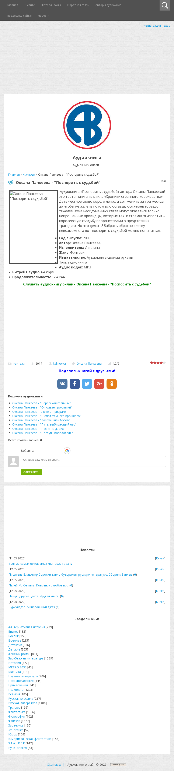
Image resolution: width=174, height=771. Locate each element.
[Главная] (87, 148)
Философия (16, 716)
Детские (14, 649)
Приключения (18, 685)
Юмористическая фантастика (30, 739)
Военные (14, 640)
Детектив (15, 645)
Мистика (14, 672)
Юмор (12, 734)
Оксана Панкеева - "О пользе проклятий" (42, 407)
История (14, 663)
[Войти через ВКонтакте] (45, 450)
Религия (14, 694)
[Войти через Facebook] (52, 450)
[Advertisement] (87, 59)
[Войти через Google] (67, 450)
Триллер (14, 707)
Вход (167, 25)
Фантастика (16, 712)
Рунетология (17, 748)
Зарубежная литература (26, 658)
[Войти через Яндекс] (59, 450)
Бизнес (13, 631)
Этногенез (15, 730)
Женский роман (19, 654)
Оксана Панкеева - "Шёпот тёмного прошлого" (46, 416)
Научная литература (23, 676)
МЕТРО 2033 (17, 667)
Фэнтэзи (19, 363)
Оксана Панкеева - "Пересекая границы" (41, 403)
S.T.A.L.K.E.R (16, 743)
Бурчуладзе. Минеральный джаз (32, 607)
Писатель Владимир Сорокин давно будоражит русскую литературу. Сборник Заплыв (70, 574)
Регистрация (152, 25)
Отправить (31, 472)
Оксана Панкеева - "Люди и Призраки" (39, 412)
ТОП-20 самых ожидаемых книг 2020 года (39, 564)
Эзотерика (16, 725)
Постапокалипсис (21, 681)
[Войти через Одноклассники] (74, 450)
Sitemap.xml (55, 764)
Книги (160, 558)
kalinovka (59, 363)
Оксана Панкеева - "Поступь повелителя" (42, 433)
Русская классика (20, 698)
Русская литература (22, 703)
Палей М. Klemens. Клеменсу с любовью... (39, 585)
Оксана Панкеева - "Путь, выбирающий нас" (44, 424)
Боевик (13, 636)
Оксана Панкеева (89, 363)
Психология (16, 690)
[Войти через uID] (38, 450)
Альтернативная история (26, 627)
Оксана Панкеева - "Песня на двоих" (38, 429)
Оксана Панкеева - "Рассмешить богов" (41, 420)
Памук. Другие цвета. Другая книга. (34, 596)
